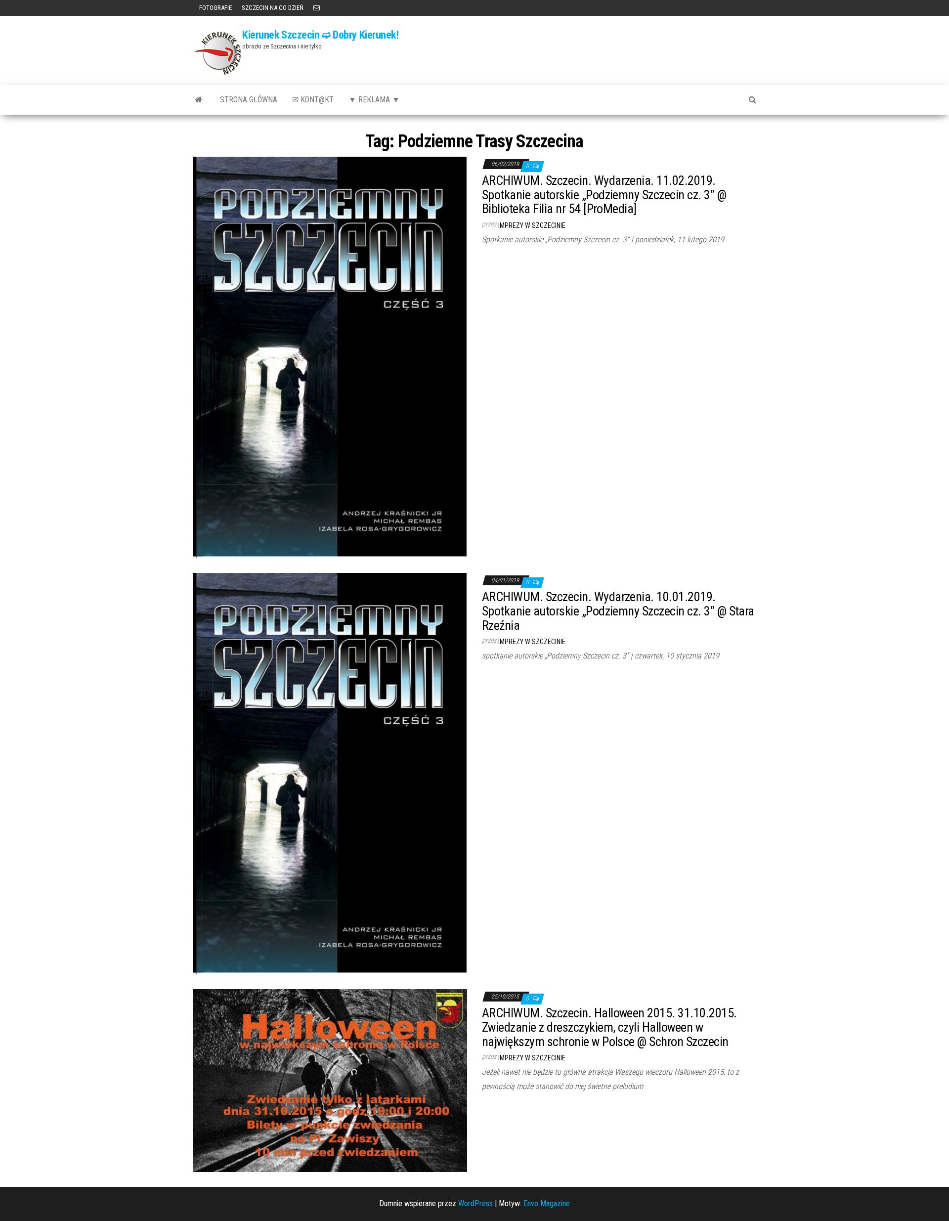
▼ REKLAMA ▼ (374, 99)
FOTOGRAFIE (215, 7)
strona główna (248, 99)
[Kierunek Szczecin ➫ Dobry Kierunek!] (199, 100)
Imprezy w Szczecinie (531, 225)
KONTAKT (316, 8)
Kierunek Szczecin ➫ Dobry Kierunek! (320, 35)
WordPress (475, 1203)
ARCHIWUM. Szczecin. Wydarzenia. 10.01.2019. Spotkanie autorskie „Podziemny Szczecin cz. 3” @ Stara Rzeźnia (618, 610)
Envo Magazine (546, 1203)
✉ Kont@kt (313, 99)
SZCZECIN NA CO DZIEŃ (272, 7)
